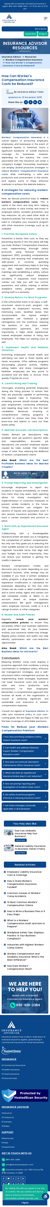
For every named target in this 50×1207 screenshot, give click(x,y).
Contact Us (8, 1117)
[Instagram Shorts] (18, 1184)
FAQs (5, 1142)
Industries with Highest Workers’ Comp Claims (25, 946)
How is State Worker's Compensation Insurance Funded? (22, 884)
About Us (7, 1113)
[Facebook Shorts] (4, 1184)
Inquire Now (30, 34)
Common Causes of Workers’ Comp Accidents (24, 895)
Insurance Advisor (35, 711)
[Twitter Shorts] (13, 1184)
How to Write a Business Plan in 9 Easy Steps (26, 913)
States (6, 1126)
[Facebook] (4, 1178)
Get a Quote (41, 29)
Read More (20, 840)
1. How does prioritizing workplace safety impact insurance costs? (22, 738)
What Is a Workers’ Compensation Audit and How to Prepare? (26, 923)
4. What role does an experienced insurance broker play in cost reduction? (22, 774)
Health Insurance (11, 1069)
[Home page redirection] (25, 1027)
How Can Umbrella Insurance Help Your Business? (26, 833)
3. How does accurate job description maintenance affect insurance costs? (21, 764)
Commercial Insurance (14, 1065)
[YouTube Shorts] (9, 1184)
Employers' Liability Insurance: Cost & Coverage (24, 873)
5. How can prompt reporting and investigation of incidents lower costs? (21, 785)
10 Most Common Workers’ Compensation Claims (22, 904)
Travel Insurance (11, 1074)
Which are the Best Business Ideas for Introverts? (25, 650)
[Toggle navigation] (45, 18)
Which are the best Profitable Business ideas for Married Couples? (25, 464)
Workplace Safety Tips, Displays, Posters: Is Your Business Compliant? (25, 935)
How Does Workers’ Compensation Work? (19, 967)
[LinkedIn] (23, 1178)
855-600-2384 (28, 1005)
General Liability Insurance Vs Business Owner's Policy (30, 847)
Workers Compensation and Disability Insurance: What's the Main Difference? (25, 956)
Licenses (7, 1121)
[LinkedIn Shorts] (23, 1184)
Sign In (43, 34)
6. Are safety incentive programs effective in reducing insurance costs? (22, 796)
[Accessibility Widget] (45, 1196)
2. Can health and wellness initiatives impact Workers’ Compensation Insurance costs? (21, 751)
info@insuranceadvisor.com (19, 1164)
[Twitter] (13, 1178)
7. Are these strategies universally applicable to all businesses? (19, 807)
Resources (8, 1138)
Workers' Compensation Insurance (22, 137)
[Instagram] (18, 1178)
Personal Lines (10, 1078)
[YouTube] (9, 1178)
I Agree (24, 1202)
